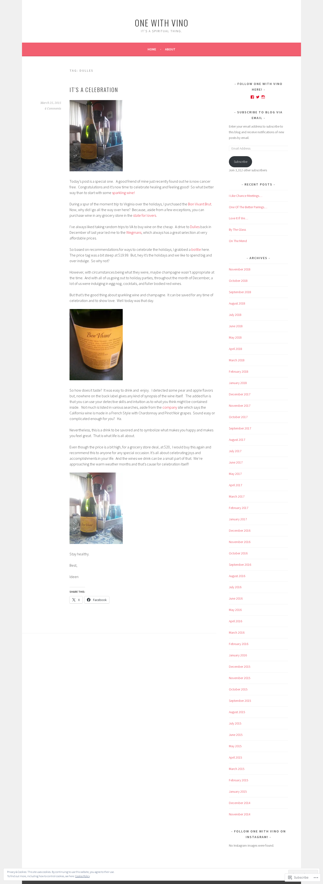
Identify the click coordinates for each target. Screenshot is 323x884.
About (170, 49)
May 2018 (235, 337)
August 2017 (237, 440)
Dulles (195, 226)
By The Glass (237, 229)
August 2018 (237, 303)
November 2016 (239, 542)
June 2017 (236, 462)
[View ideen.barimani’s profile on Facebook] (252, 97)
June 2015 (236, 735)
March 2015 (236, 769)
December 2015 (239, 666)
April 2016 (235, 621)
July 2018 (235, 315)
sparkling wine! (123, 192)
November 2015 (239, 678)
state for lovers (144, 215)
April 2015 (235, 757)
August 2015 (237, 712)
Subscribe (240, 161)
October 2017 (238, 417)
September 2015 (240, 700)
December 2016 (239, 530)
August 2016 (237, 576)
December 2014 (239, 803)
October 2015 (238, 689)
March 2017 (236, 496)
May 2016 (235, 610)
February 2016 (238, 644)
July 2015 (235, 723)
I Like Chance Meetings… (245, 196)
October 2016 (238, 553)
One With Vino (161, 22)
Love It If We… (238, 218)
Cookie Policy (82, 876)
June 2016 (236, 598)
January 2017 (238, 519)
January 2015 (238, 791)
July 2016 (235, 587)
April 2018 (235, 349)
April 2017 (235, 485)
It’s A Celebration (94, 89)
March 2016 (236, 632)
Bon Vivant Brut (199, 204)
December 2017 (239, 394)
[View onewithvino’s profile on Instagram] (263, 97)
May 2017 (235, 474)
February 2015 (238, 780)
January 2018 (238, 383)
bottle (196, 249)
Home (152, 49)
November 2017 (239, 405)
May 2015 (235, 746)
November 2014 (239, 814)
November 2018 (239, 269)
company (169, 407)
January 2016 (238, 655)
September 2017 (240, 428)
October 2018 (238, 280)
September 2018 (240, 292)
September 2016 (240, 564)
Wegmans (133, 232)
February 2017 (238, 508)
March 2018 (236, 360)
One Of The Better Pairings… (248, 207)
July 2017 (235, 451)
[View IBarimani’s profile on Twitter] (258, 97)
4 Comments (53, 108)
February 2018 (238, 371)
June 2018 (236, 326)
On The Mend (238, 241)
